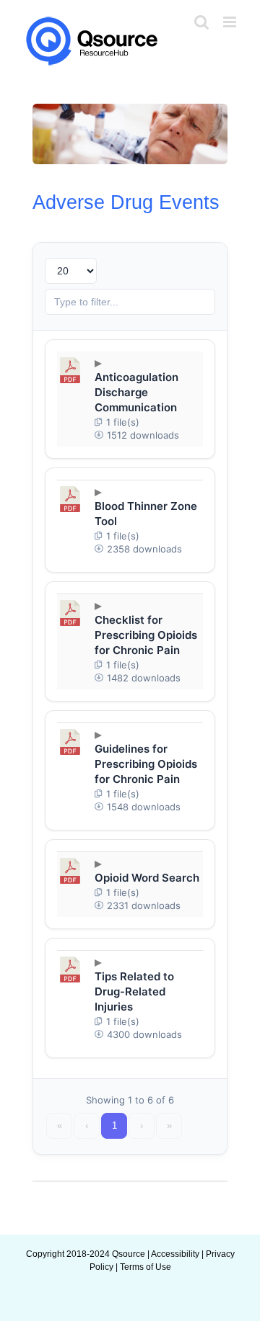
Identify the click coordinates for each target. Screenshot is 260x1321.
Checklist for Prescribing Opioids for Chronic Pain (146, 635)
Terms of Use (145, 1267)
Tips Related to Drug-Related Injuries (134, 991)
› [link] (141, 1125)
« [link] (59, 1125)
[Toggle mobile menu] (230, 22)
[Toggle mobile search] (201, 22)
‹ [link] (86, 1125)
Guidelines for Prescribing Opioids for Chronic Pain (146, 764)
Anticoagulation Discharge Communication (136, 392)
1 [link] (114, 1125)
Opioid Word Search (147, 878)
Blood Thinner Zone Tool (146, 513)
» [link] (169, 1125)
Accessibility (175, 1254)
